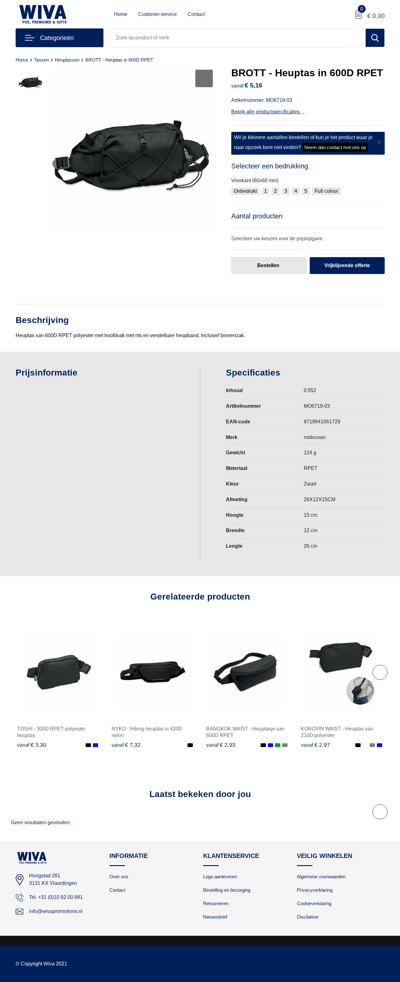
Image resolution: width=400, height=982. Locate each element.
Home (121, 14)
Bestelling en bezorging (226, 890)
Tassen (41, 59)
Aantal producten (256, 216)
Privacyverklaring (314, 890)
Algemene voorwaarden (321, 876)
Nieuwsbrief (215, 917)
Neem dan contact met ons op (335, 147)
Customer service (157, 14)
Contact (196, 14)
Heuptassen (67, 59)
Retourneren (215, 903)
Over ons (118, 876)
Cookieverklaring (314, 903)
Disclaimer (308, 917)
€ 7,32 (126, 745)
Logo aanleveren (220, 876)
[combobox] (238, 38)
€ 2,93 (220, 745)
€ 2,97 (315, 745)
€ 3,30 (31, 745)
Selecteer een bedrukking (269, 166)
